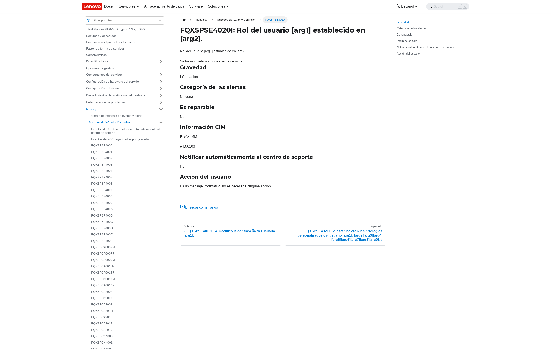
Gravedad (403, 22)
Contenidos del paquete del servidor (110, 42)
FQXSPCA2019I (102, 330)
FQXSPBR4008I (102, 196)
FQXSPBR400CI (102, 221)
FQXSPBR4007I (102, 190)
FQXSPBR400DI (102, 228)
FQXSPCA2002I (102, 291)
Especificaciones (97, 61)
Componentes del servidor (104, 74)
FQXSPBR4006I (102, 183)
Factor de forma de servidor (105, 48)
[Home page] (184, 19)
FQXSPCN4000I (102, 336)
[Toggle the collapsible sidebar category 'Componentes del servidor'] (161, 74)
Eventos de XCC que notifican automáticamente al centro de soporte (125, 131)
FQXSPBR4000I (102, 145)
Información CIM (407, 40)
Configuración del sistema (103, 88)
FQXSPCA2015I (102, 317)
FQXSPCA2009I (102, 304)
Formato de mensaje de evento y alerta (115, 115)
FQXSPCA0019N (103, 285)
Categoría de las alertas (411, 28)
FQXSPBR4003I (102, 164)
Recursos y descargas (101, 35)
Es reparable (404, 34)
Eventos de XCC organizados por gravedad (120, 139)
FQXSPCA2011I (102, 310)
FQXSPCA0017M (103, 279)
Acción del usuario (408, 53)
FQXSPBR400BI (102, 215)
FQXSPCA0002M (103, 247)
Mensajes (92, 109)
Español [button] (407, 6)
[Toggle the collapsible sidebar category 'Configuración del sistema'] (161, 88)
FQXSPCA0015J (102, 272)
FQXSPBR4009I (102, 202)
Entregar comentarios (201, 207)
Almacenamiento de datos (164, 6)
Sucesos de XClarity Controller (109, 122)
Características (96, 54)
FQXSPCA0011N (102, 266)
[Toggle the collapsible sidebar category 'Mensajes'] (161, 109)
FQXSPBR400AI (102, 209)
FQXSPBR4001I (102, 152)
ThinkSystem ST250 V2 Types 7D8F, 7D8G (115, 29)
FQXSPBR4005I (102, 177)
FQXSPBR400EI (102, 234)
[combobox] (92, 20)
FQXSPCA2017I (102, 323)
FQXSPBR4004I (102, 171)
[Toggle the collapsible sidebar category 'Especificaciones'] (161, 61)
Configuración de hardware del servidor (113, 81)
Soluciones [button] (216, 6)
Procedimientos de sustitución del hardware (115, 95)
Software (196, 6)
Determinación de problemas (105, 102)
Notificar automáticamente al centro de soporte (426, 47)
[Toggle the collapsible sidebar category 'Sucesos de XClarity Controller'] (161, 122)
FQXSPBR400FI (102, 241)
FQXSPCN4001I (102, 342)
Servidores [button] (127, 6)
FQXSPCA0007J (102, 253)
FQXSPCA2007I (102, 298)
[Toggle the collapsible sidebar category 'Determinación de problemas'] (161, 102)
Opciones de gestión (100, 68)
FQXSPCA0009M (103, 260)
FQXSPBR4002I (102, 158)
